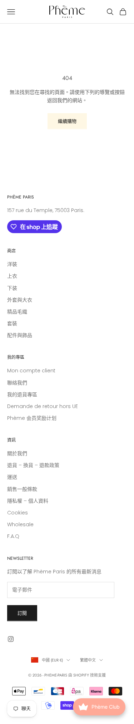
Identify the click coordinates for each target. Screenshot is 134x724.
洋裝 (12, 264)
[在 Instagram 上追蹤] (10, 639)
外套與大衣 (19, 299)
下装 (12, 288)
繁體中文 (88, 660)
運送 (12, 477)
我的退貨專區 (22, 394)
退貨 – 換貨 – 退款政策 (33, 465)
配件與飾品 (19, 335)
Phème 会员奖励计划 (31, 418)
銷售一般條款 (22, 489)
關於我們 (17, 453)
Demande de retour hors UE (42, 406)
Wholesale (20, 524)
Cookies (17, 512)
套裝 (12, 323)
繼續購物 (67, 121)
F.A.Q (13, 536)
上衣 (12, 276)
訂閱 (22, 613)
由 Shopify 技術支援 (87, 675)
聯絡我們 (17, 382)
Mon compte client (31, 370)
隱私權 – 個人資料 (27, 500)
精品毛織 (17, 311)
